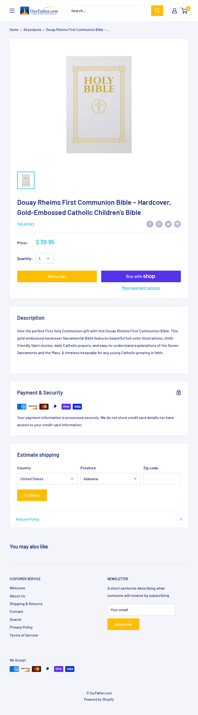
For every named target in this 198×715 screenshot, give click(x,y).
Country (24, 467)
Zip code (150, 467)
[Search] (157, 10)
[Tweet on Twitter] (168, 224)
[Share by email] (177, 224)
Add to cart (57, 276)
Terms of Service (24, 635)
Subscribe (123, 624)
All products (32, 30)
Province (88, 467)
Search (15, 619)
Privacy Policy (21, 627)
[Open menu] (12, 11)
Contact (16, 611)
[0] (184, 11)
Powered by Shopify (99, 699)
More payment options (141, 287)
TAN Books (26, 224)
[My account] (174, 10)
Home (14, 30)
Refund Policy (27, 519)
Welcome (17, 588)
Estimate (32, 495)
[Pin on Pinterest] (159, 224)
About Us (17, 595)
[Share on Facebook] (150, 224)
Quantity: (25, 258)
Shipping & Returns (26, 603)
